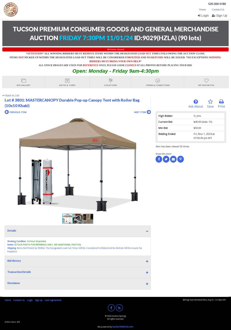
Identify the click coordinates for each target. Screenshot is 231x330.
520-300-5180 (217, 4)
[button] (148, 118)
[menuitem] (202, 9)
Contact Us (218, 9)
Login (205, 15)
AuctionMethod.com (122, 326)
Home (202, 9)
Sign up (38, 300)
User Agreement (53, 300)
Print (221, 106)
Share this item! (163, 153)
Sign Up (221, 15)
